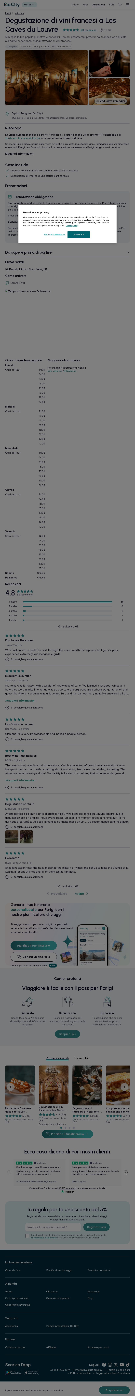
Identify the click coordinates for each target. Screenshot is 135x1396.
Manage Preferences (54, 234)
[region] (67, 223)
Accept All (78, 234)
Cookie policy (72, 225)
